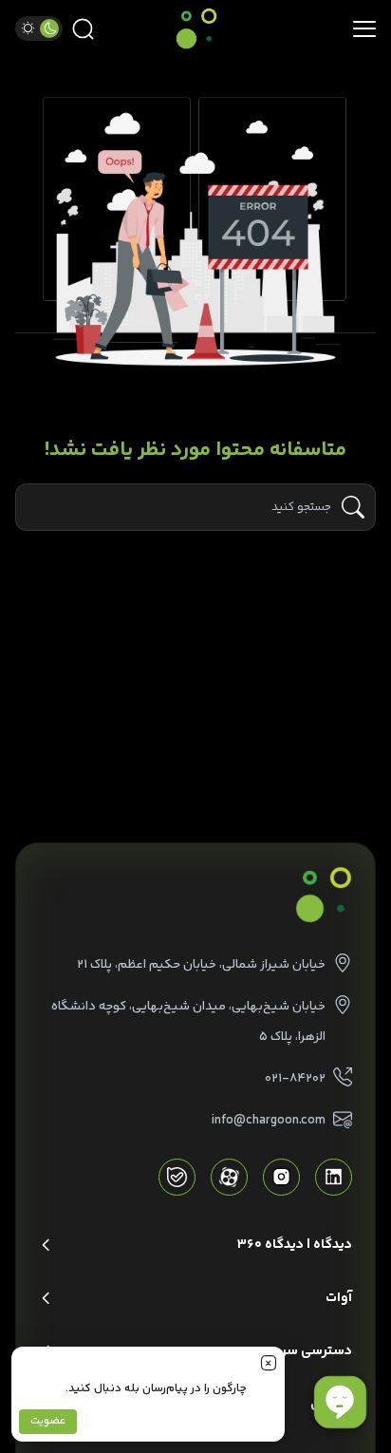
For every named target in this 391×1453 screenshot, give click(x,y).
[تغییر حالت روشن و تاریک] (39, 28)
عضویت (47, 1421)
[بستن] (268, 1362)
